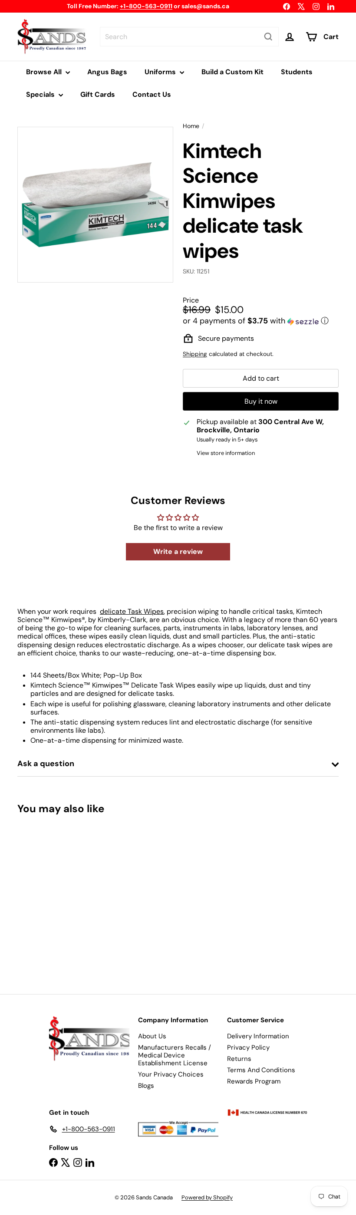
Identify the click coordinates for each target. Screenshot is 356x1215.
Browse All (44, 71)
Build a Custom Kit (232, 71)
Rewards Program (253, 1081)
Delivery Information (258, 1036)
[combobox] (189, 36)
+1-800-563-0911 (146, 6)
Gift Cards (97, 94)
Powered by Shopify (207, 1197)
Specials (41, 94)
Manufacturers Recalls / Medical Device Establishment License (174, 1055)
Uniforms (161, 71)
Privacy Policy (248, 1047)
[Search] (268, 36)
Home (191, 126)
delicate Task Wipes (132, 611)
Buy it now (260, 401)
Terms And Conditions (261, 1070)
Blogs (146, 1085)
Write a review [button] (178, 551)
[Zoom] (95, 204)
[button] (261, 321)
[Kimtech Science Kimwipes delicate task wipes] (40, 898)
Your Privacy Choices (171, 1074)
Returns (239, 1058)
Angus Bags (107, 71)
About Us (152, 1036)
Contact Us (151, 94)
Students (297, 71)
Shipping (195, 354)
